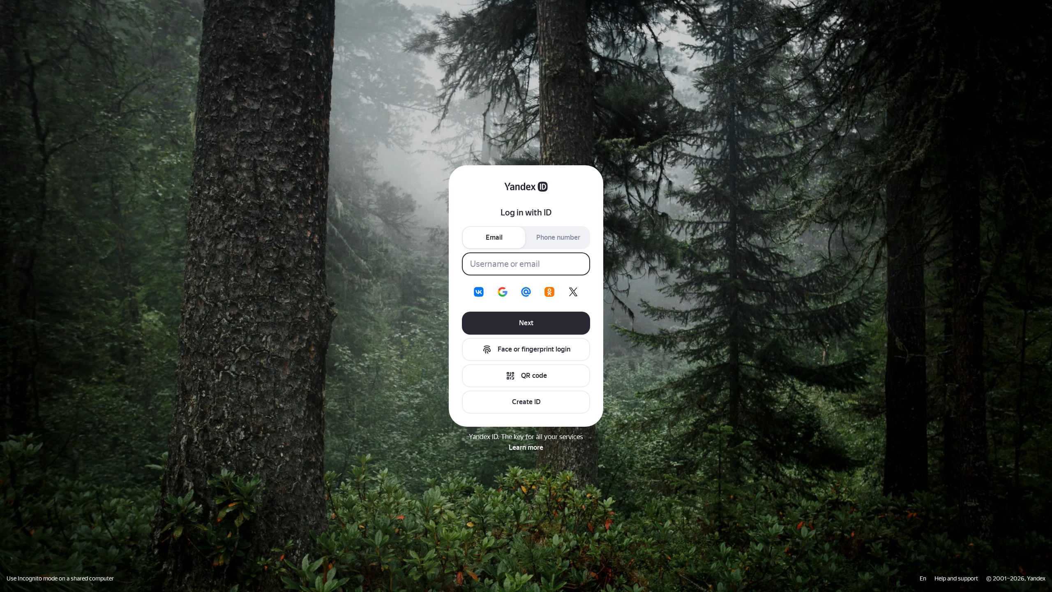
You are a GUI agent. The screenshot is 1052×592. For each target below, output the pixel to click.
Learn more (526, 447)
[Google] (502, 291)
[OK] (549, 291)
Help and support (956, 578)
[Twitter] (573, 291)
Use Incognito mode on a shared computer (60, 578)
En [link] (923, 578)
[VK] (478, 291)
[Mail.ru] (526, 291)
